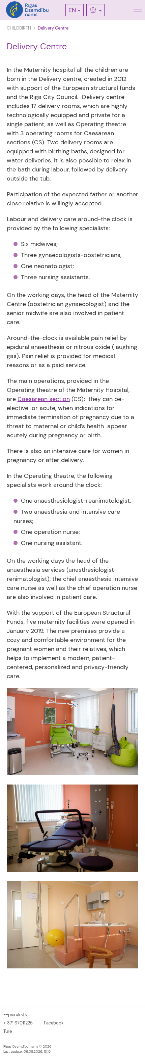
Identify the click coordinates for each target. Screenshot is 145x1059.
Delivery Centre (53, 28)
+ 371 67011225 (18, 1023)
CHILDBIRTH (19, 28)
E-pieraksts (15, 1014)
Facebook (54, 1023)
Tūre (7, 1031)
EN (72, 10)
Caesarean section (44, 399)
